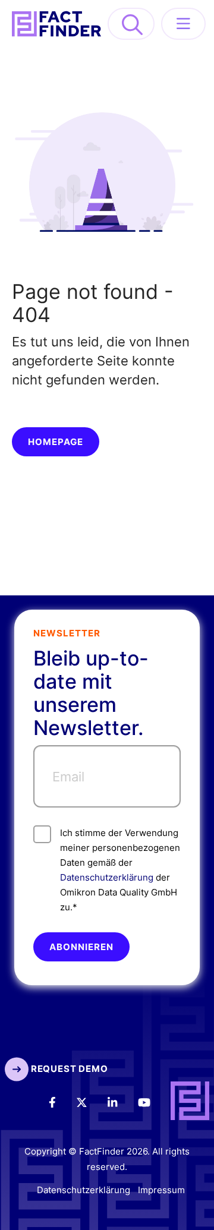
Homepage (55, 441)
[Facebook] (60, 1101)
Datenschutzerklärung (106, 877)
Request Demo (68, 1068)
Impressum (161, 1190)
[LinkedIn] (121, 1101)
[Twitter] (89, 1101)
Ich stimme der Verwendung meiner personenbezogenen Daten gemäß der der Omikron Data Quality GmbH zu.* (120, 870)
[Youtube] (152, 1101)
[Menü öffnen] (183, 24)
